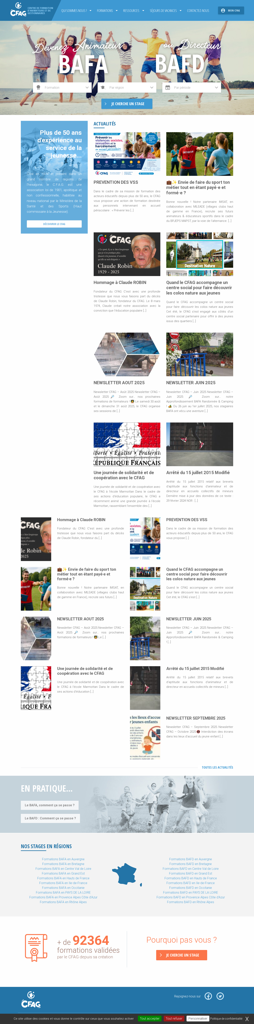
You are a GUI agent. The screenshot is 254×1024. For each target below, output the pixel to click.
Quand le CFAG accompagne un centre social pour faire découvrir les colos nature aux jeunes (199, 287)
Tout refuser (174, 1018)
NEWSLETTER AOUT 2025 (119, 382)
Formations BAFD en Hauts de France (191, 878)
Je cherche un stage (182, 955)
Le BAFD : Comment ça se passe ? (50, 818)
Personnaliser (198, 1018)
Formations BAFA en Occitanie (63, 888)
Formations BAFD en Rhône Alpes (190, 902)
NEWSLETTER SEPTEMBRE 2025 (195, 718)
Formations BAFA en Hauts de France (63, 878)
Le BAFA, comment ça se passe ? (50, 805)
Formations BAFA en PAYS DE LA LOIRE (63, 892)
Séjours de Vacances (163, 10)
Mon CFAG (234, 10)
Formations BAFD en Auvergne (190, 859)
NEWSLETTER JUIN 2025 (191, 382)
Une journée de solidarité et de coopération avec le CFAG (124, 475)
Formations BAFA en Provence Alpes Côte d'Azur (63, 897)
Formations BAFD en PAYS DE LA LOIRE (190, 892)
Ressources (131, 10)
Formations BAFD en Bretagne (190, 864)
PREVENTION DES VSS (116, 182)
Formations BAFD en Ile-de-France (190, 883)
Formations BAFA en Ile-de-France (63, 883)
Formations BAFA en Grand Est (63, 873)
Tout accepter (150, 1018)
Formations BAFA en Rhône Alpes (63, 902)
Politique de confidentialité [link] (226, 1018)
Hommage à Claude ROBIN (120, 282)
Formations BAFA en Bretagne (63, 864)
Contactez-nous (198, 10)
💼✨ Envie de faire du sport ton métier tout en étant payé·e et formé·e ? (198, 187)
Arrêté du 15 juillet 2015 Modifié (198, 472)
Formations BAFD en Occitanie (190, 888)
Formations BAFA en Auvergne (63, 859)
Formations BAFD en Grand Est (190, 873)
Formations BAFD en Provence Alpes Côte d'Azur (191, 897)
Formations (105, 10)
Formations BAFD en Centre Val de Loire (191, 869)
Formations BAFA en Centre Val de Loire (63, 869)
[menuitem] (75, 10)
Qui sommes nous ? (74, 10)
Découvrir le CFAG (54, 224)
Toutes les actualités (217, 767)
